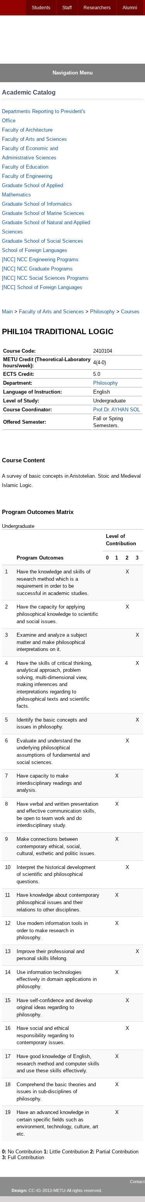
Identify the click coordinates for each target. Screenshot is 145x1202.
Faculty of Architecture (27, 130)
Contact (137, 1181)
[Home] (39, 39)
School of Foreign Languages (34, 250)
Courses (130, 311)
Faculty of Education (25, 167)
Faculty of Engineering (27, 176)
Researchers (97, 7)
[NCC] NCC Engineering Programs (40, 259)
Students (41, 7)
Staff (67, 7)
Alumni (130, 7)
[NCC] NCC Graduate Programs (37, 269)
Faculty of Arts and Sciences (34, 139)
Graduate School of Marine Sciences (43, 213)
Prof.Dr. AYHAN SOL (116, 410)
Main (7, 311)
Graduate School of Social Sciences (42, 241)
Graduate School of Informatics (37, 204)
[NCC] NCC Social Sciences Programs (45, 278)
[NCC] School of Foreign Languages (42, 287)
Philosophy (102, 311)
